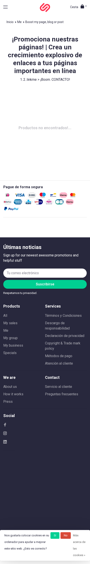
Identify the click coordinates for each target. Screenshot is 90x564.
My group (10, 338)
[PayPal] (11, 210)
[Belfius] (7, 203)
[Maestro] (42, 196)
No (66, 535)
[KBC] (28, 203)
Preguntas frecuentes (61, 394)
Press (8, 401)
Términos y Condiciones (63, 315)
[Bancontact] (53, 196)
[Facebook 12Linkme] (5, 425)
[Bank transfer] (32, 196)
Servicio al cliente (58, 387)
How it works (13, 394)
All (5, 315)
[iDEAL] (7, 196)
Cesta (78, 7)
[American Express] (18, 203)
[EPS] (49, 203)
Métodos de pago (58, 356)
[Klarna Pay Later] (70, 203)
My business (13, 345)
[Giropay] (39, 203)
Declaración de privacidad (64, 336)
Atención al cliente (59, 363)
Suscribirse (45, 284)
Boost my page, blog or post (44, 22)
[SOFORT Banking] (63, 196)
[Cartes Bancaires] (59, 203)
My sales (10, 323)
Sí (55, 535)
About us (10, 387)
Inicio (10, 22)
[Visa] (20, 196)
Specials (10, 353)
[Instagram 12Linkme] (5, 434)
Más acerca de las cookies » (79, 545)
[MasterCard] (72, 196)
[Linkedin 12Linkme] (5, 442)
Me (19, 22)
